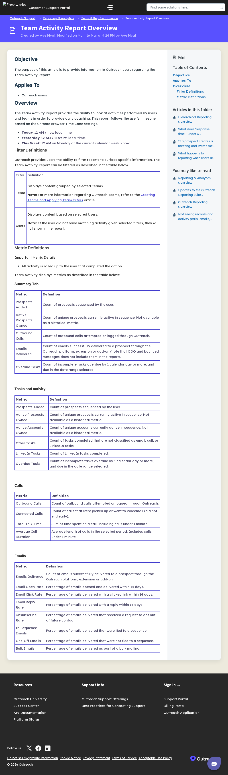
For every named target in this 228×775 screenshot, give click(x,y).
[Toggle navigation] (110, 7)
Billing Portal (174, 706)
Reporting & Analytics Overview (194, 180)
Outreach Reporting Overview (193, 204)
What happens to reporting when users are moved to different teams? (196, 155)
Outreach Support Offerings (105, 699)
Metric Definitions (191, 97)
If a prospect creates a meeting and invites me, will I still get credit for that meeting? (196, 143)
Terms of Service (124, 758)
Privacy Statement (96, 758)
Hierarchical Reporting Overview (195, 119)
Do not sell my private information (32, 758)
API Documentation (30, 713)
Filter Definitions (190, 91)
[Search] (221, 7)
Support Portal (176, 699)
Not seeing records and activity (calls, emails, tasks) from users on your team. (195, 216)
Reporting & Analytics (58, 18)
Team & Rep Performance (99, 18)
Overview (181, 86)
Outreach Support (22, 18)
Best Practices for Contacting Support (113, 706)
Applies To (182, 80)
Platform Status (27, 719)
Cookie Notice (70, 758)
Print (181, 57)
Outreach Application (182, 713)
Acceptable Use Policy (155, 758)
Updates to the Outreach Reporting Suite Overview (196, 192)
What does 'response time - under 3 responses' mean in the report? (195, 131)
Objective (181, 75)
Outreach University (30, 699)
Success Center (26, 706)
